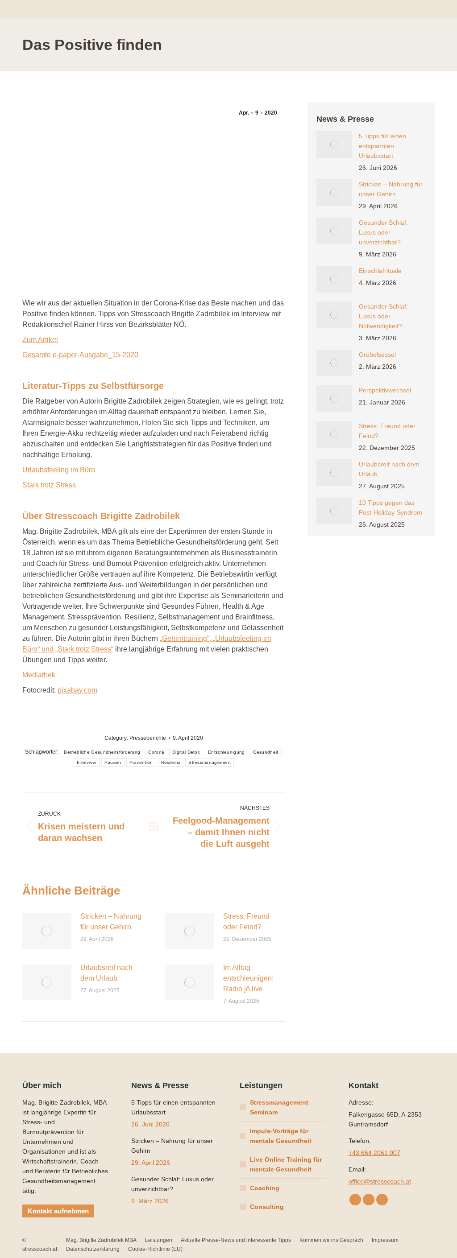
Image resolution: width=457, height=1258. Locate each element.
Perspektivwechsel (385, 390)
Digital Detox (186, 752)
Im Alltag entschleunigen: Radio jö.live (248, 978)
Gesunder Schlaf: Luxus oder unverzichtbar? (383, 232)
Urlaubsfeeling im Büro (58, 470)
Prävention (141, 762)
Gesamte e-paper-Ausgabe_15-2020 (80, 355)
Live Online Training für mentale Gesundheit (286, 1164)
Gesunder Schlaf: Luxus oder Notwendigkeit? (383, 316)
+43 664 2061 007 (374, 1152)
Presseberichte (147, 738)
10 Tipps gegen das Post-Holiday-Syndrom (390, 507)
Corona (156, 752)
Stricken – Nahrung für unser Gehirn (110, 921)
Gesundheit (265, 752)
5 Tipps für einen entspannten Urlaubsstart (382, 145)
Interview (86, 762)
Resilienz (171, 762)
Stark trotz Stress (49, 485)
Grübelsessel (377, 354)
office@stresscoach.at (380, 1181)
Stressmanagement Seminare (279, 1107)
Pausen (112, 762)
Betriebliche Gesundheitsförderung (102, 752)
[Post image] (46, 931)
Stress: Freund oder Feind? (246, 921)
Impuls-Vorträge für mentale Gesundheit (281, 1135)
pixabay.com (77, 690)
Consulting (267, 1206)
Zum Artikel (40, 339)
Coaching (264, 1188)
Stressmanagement (209, 762)
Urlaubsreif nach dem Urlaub (106, 973)
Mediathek (38, 675)
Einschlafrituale (380, 270)
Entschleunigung (226, 752)
